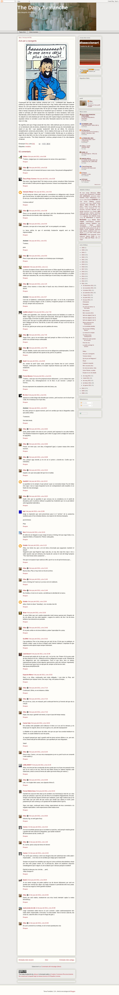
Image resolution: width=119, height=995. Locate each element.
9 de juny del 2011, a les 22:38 (38, 780)
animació (82, 194)
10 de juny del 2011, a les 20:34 (37, 880)
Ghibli (81, 213)
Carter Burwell (87, 199)
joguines (85, 216)
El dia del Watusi (86, 180)
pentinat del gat (94, 228)
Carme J (25, 827)
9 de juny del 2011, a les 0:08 (37, 156)
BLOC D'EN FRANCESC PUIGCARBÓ (88, 115)
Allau (24, 167)
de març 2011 (87, 380)
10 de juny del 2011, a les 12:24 (39, 853)
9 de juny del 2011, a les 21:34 (38, 752)
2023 (83, 255)
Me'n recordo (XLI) (88, 365)
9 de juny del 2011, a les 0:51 (38, 241)
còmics (91, 201)
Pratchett (91, 229)
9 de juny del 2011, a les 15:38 (40, 654)
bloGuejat (84, 179)
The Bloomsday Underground (87, 335)
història (92, 213)
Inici (46, 960)
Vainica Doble (90, 236)
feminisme (86, 211)
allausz (36, 974)
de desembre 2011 (88, 285)
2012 (83, 281)
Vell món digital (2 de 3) (89, 317)
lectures (83, 219)
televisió (83, 234)
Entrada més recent (26, 960)
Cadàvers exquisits (88, 363)
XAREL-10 (84, 152)
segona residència (88, 231)
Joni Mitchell (92, 216)
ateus (98, 196)
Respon (25, 161)
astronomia (93, 196)
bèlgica (87, 197)
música (94, 223)
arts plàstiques (85, 196)
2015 (83, 274)
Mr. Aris (25, 395)
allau (98, 193)
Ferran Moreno (28, 376)
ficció (91, 211)
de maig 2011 (87, 375)
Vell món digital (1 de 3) (89, 320)
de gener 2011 (87, 385)
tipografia (93, 234)
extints (98, 209)
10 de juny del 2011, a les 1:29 (38, 842)
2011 (83, 283)
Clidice (25, 156)
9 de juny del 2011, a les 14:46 (38, 627)
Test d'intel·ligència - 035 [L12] (89, 153)
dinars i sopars (84, 206)
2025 (83, 250)
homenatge (97, 213)
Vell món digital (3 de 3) (89, 315)
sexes (99, 231)
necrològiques (83, 226)
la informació (88, 217)
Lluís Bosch (27, 654)
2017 (83, 269)
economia (91, 208)
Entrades (84, 403)
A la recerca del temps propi (89, 168)
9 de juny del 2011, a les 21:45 (41, 765)
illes (87, 214)
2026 (83, 247)
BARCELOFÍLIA (86, 158)
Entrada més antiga (67, 960)
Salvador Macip (28, 192)
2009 (83, 390)
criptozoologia (83, 203)
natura (98, 225)
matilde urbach (28, 312)
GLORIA (25, 638)
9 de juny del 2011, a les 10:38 (35, 511)
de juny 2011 (87, 300)
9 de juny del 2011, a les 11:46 (38, 579)
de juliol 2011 (87, 297)
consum (98, 201)
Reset (84, 361)
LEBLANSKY (27, 765)
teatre (98, 232)
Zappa (81, 239)
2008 (83, 393)
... (83, 349)
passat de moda (84, 228)
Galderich (26, 267)
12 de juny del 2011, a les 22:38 (45, 908)
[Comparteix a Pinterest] (49, 144)
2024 (83, 252)
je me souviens (93, 214)
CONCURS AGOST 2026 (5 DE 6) (90, 125)
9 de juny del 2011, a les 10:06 (38, 444)
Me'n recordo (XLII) (88, 313)
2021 (83, 259)
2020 (83, 262)
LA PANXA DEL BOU (87, 138)
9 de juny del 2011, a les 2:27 (38, 297)
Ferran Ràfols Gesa (29, 791)
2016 (83, 271)
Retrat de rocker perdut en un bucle (89, 339)
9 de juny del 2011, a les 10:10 (38, 470)
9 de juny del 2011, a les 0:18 (38, 167)
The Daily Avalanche (42, 7)
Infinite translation (33, 32)
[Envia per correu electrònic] (43, 144)
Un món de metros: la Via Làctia (89, 307)
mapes (82, 221)
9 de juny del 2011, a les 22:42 (45, 791)
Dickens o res (95, 205)
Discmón (90, 206)
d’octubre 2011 (87, 290)
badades (82, 197)
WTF (99, 237)
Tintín (89, 234)
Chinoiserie (86, 302)
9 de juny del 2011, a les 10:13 (38, 481)
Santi (24, 361)
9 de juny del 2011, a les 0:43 (38, 224)
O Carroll (93, 226)
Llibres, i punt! (86, 146)
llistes (94, 220)
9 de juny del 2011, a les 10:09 (38, 457)
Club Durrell (83, 201)
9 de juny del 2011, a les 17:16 (38, 712)
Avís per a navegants (88, 353)
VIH (96, 238)
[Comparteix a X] (46, 144)
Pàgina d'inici (22, 32)
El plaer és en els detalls (89, 372)
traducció (82, 236)
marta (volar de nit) (29, 908)
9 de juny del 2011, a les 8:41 (42, 376)
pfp (24, 511)
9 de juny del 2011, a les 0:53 (38, 256)
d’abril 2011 (86, 378)
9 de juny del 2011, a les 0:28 (46, 178)
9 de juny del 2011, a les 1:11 (39, 267)
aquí (86, 194)
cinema (94, 199)
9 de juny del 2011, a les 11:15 (37, 545)
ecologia (86, 207)
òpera (98, 226)
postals (86, 229)
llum (24, 532)
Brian (24, 612)
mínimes (88, 223)
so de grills (86, 232)
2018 (83, 266)
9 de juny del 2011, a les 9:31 (37, 395)
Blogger (72, 991)
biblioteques (93, 197)
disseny (95, 206)
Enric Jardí (97, 207)
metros (82, 223)
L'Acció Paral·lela (87, 166)
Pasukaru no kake (86, 174)
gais (99, 211)
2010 (83, 388)
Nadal (91, 225)
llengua (89, 219)
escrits (94, 209)
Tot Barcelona (86, 130)
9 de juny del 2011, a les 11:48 (38, 590)
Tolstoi (98, 234)
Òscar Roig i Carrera (29, 178)
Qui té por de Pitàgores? (89, 358)
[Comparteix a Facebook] (48, 144)
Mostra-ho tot (97, 184)
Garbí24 (25, 481)
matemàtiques (90, 221)
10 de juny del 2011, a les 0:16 (38, 827)
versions (82, 238)
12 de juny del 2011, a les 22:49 (39, 923)
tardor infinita (93, 232)
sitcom (81, 232)
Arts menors (86, 310)
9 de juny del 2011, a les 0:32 (43, 192)
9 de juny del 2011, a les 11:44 (38, 568)
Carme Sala (26, 723)
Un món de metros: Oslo (89, 368)
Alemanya (93, 192)
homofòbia (83, 214)
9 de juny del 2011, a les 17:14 (38, 688)
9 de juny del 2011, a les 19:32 (40, 723)
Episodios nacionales (85, 209)
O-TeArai (84, 173)
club (99, 199)
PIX (99, 228)
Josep (98, 216)
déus (86, 205)
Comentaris (85, 405)
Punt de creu (86, 342)
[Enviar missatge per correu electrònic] (39, 143)
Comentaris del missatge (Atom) (51, 966)
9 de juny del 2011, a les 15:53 (43, 674)
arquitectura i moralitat (94, 194)
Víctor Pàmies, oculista (89, 370)
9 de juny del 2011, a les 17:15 (38, 699)
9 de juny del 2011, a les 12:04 (37, 601)
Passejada (86, 304)
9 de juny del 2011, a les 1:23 (38, 284)
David (25, 880)
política (82, 229)
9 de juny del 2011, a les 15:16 (38, 638)
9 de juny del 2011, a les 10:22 (38, 496)
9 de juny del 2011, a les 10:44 (35, 532)
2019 (83, 264)
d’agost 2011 (87, 295)
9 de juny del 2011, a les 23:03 (38, 816)
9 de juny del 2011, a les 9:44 (38, 408)
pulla (81, 231)
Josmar (81, 217)
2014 (83, 276)
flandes (95, 211)
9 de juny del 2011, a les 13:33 (36, 612)
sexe (95, 231)
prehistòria (97, 229)
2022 (83, 257)
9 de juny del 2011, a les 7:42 (42, 312)
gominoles (86, 213)
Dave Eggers (89, 203)
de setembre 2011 (88, 292)
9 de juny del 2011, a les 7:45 (38, 335)
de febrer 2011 (87, 383)
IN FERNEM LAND (87, 124)
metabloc (28, 146)
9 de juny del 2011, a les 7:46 (38, 348)
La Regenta (97, 217)
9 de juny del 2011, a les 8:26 (36, 361)
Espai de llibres (28, 674)
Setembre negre (86, 147)
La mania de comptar (89, 332)
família (81, 211)
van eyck (97, 236)
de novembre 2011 (88, 288)
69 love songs (84, 192)
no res (88, 226)
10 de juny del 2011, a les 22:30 (39, 895)
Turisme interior (87, 356)
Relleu (84, 351)
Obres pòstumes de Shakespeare (88, 323)
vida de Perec (90, 238)
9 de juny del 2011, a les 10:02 (38, 429)
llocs (98, 220)
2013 (83, 278)
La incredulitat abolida (89, 326)
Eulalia (25, 545)
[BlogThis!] (44, 144)
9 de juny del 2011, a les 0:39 (38, 210)
